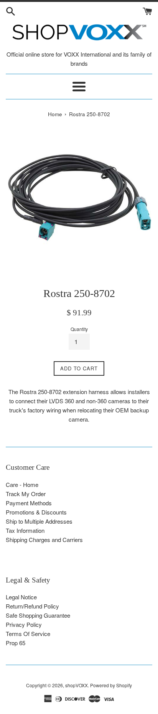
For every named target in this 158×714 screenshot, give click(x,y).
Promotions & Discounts (36, 512)
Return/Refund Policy (32, 606)
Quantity (79, 329)
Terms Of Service (28, 634)
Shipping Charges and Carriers (44, 540)
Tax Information (25, 530)
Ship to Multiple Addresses (39, 521)
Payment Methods (29, 503)
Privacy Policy (24, 624)
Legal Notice (21, 597)
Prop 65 (15, 643)
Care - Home (22, 484)
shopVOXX (76, 685)
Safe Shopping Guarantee (38, 615)
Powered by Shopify (111, 685)
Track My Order (26, 494)
